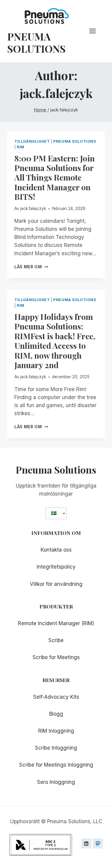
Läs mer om (31, 266)
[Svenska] (53, 513)
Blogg (56, 714)
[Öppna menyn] (95, 31)
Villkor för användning (56, 584)
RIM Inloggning (56, 731)
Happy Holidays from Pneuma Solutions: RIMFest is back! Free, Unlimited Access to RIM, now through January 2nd (54, 340)
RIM (20, 147)
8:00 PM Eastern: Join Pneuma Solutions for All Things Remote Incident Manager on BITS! (54, 177)
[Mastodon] (98, 843)
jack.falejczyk (33, 208)
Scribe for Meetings (56, 657)
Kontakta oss (56, 550)
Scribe (56, 640)
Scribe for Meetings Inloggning (56, 765)
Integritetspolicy (56, 567)
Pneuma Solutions (74, 141)
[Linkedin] (86, 843)
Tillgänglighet (32, 141)
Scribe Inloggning (56, 748)
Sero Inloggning (56, 782)
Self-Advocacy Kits (56, 697)
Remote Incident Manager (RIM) (56, 623)
